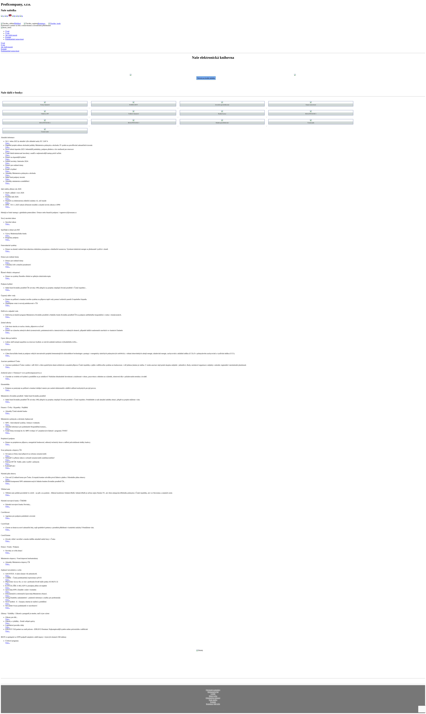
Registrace (41, 23)
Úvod (7, 31)
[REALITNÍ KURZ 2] (45, 125)
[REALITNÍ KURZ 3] (134, 125)
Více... (7, 143)
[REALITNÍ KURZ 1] (311, 116)
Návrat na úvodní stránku (206, 78)
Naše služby (213, 700)
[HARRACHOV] (134, 107)
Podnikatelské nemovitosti (14, 39)
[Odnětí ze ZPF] (45, 116)
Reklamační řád (213, 692)
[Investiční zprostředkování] (222, 107)
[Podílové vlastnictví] (134, 116)
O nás (7, 33)
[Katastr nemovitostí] (311, 107)
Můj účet (217, 704)
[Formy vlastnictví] (45, 107)
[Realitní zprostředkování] (222, 125)
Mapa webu (213, 696)
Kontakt (8, 37)
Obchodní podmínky (213, 690)
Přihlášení (17, 23)
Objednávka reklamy (213, 698)
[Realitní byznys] (222, 116)
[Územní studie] (45, 134)
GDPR (213, 694)
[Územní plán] (311, 125)
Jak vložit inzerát (11, 35)
